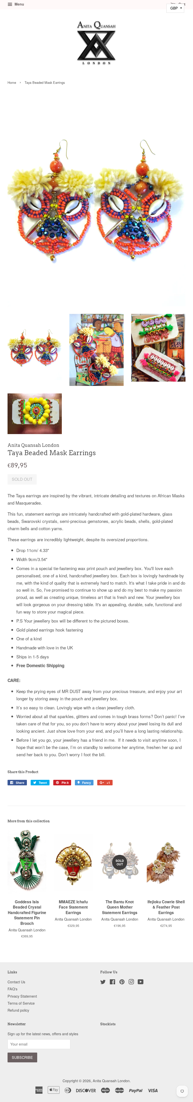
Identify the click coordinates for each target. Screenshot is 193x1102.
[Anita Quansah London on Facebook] (112, 982)
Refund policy (18, 1010)
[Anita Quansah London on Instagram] (131, 982)
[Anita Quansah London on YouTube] (140, 982)
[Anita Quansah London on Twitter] (103, 982)
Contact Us (16, 981)
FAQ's (12, 988)
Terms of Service (21, 1003)
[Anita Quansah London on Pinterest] (122, 982)
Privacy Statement (22, 996)
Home (12, 82)
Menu (19, 4)
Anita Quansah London (111, 1080)
